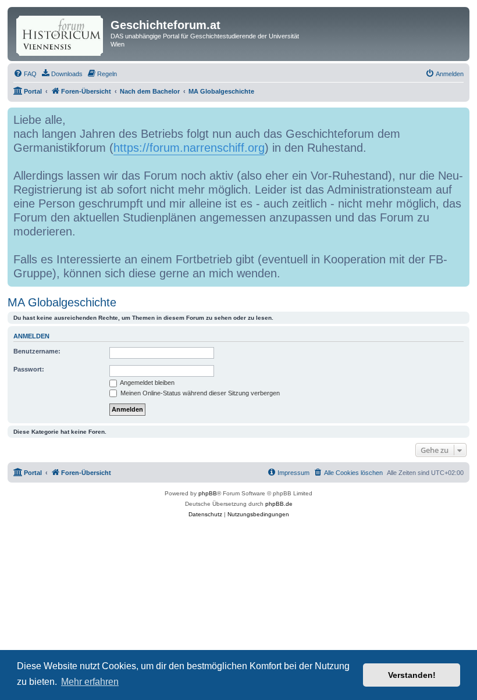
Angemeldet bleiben (147, 382)
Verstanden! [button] (412, 675)
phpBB (207, 493)
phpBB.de (279, 504)
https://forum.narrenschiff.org (189, 147)
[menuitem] (25, 74)
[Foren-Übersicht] (60, 34)
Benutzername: (36, 351)
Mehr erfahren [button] (90, 682)
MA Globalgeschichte (62, 302)
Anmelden (31, 336)
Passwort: (28, 369)
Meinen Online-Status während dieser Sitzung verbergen (199, 393)
